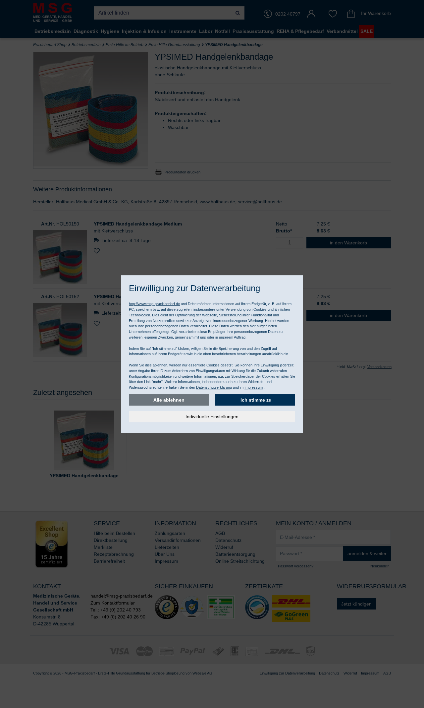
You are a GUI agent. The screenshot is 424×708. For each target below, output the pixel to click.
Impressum (253, 387)
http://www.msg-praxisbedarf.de (154, 304)
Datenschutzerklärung (214, 387)
